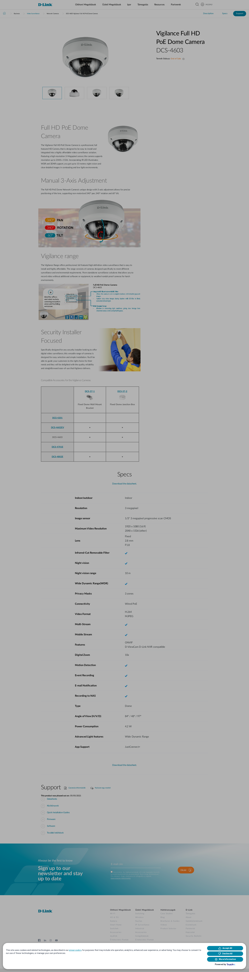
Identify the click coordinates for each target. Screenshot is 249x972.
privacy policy (75, 950)
